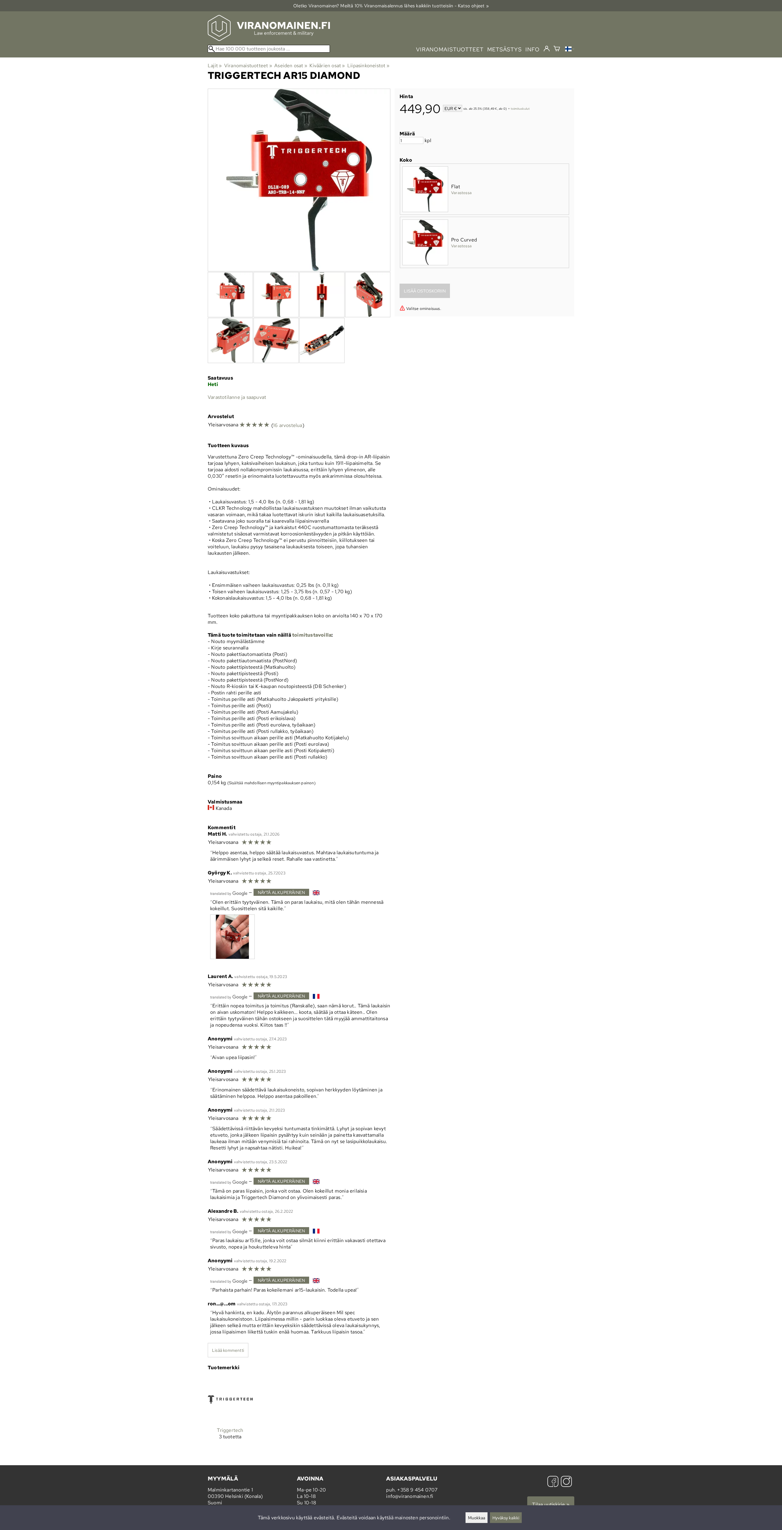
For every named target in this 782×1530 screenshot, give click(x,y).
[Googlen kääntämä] (228, 893)
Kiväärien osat (327, 65)
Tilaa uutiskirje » (550, 1504)
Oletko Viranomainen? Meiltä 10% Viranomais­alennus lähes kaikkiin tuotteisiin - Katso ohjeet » (391, 6)
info (532, 49)
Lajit (215, 65)
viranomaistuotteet (450, 49)
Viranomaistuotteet (248, 65)
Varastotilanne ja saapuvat (237, 397)
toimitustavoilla (311, 635)
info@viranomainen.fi (409, 1496)
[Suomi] (569, 49)
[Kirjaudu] (546, 49)
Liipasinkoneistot (368, 65)
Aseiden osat (290, 65)
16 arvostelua (287, 425)
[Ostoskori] (557, 49)
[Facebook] (552, 1482)
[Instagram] (566, 1482)
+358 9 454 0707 (417, 1490)
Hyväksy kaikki (505, 1518)
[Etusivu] (269, 39)
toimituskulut (520, 109)
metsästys (504, 49)
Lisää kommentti (228, 1350)
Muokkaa (476, 1518)
